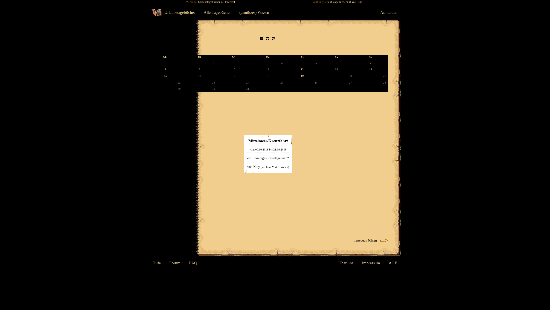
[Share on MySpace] (273, 39)
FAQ (193, 263)
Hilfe (157, 263)
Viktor (275, 167)
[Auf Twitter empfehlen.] (267, 39)
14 (370, 69)
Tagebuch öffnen (268, 100)
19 (302, 76)
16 (199, 76)
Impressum (371, 263)
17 (233, 76)
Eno (268, 167)
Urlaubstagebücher (179, 12)
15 (165, 76)
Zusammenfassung (268, 111)
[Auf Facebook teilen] (261, 39)
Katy (256, 167)
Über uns (345, 263)
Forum (174, 263)
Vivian (284, 167)
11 (267, 69)
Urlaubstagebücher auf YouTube (343, 1)
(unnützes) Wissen (254, 12)
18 (267, 76)
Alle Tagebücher (217, 12)
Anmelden (388, 12)
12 (302, 69)
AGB (393, 263)
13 (336, 69)
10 (233, 69)
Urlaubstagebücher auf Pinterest (216, 1)
